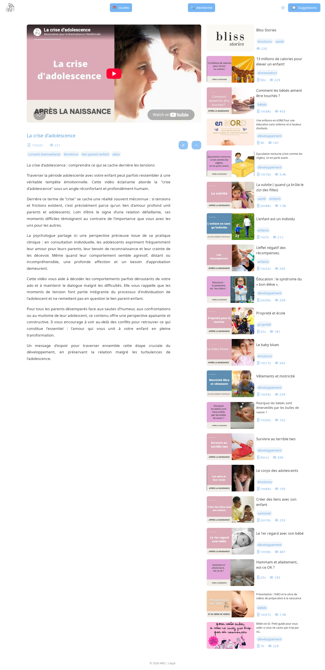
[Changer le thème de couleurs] (282, 7)
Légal (171, 663)
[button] (304, 7)
